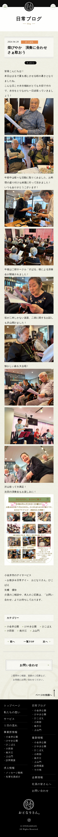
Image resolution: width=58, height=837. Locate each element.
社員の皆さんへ (41, 784)
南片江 (23, 630)
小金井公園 (13, 626)
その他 (37, 770)
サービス (9, 719)
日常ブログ (39, 705)
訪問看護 (11, 760)
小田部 (10, 630)
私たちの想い (12, 712)
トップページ (12, 705)
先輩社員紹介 (13, 777)
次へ (45, 641)
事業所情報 (11, 732)
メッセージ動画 (14, 773)
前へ (12, 641)
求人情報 (9, 768)
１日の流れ (11, 725)
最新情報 (37, 737)
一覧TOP (29, 641)
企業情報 (37, 777)
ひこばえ (47, 626)
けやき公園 (30, 626)
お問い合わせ (40, 790)
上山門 (36, 630)
